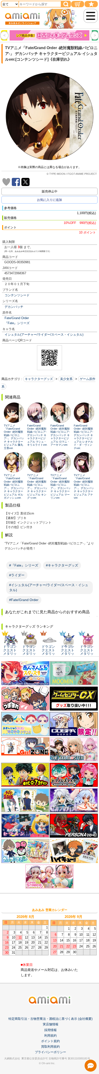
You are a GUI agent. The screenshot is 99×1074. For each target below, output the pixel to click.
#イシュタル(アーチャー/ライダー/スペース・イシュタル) (48, 587)
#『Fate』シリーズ (23, 565)
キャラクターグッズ (39, 379)
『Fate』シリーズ (17, 323)
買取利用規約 (50, 1046)
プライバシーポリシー (50, 1052)
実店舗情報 (50, 1024)
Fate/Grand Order (17, 318)
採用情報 (50, 1030)
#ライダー (17, 575)
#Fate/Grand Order (23, 600)
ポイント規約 (50, 1041)
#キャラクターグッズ (62, 565)
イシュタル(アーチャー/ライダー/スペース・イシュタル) (44, 334)
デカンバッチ (14, 307)
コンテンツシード (17, 295)
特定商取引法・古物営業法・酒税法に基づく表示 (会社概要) (50, 1019)
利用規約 (50, 1035)
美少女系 (66, 379)
